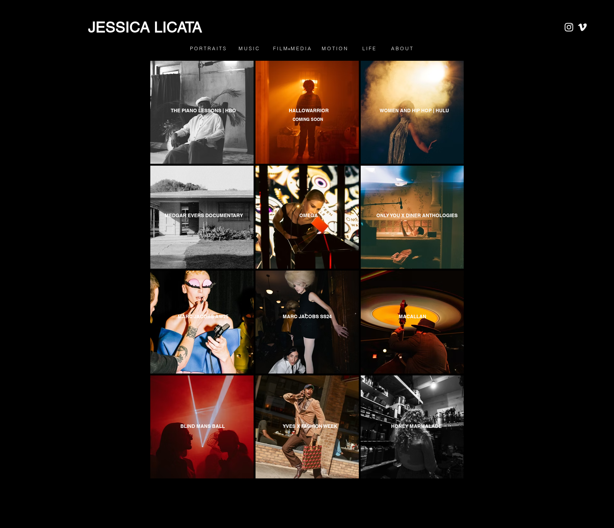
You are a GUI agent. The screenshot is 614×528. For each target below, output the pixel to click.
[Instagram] (569, 27)
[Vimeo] (582, 27)
